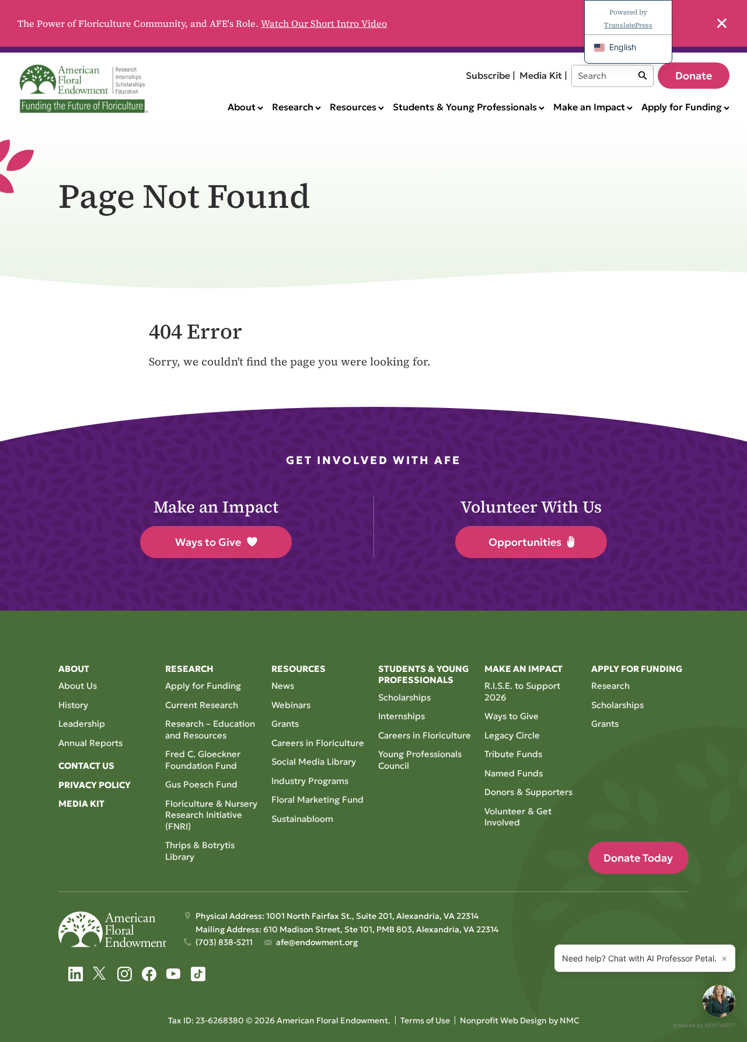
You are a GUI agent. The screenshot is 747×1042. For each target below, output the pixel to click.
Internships (401, 716)
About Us (77, 685)
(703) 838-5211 (224, 942)
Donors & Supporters (528, 791)
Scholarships (404, 697)
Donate (693, 75)
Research (610, 685)
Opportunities (524, 542)
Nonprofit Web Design (503, 1020)
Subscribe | (490, 75)
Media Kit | (543, 75)
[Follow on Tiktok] (198, 974)
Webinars (290, 704)
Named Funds (513, 773)
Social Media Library (313, 761)
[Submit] (642, 76)
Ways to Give (208, 542)
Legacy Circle (512, 735)
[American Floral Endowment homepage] (86, 89)
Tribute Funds (513, 753)
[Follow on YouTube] (173, 974)
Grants (285, 723)
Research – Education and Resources (210, 729)
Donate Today (638, 858)
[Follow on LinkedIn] (75, 974)
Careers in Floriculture (317, 742)
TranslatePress (628, 25)
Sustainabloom (302, 818)
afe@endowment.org (317, 942)
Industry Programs (309, 780)
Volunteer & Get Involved (517, 817)
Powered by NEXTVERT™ (704, 1025)
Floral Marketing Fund (317, 799)
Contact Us (86, 765)
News (282, 685)
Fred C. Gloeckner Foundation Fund (202, 759)
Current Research (201, 704)
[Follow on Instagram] (124, 974)
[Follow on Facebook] (149, 974)
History (73, 704)
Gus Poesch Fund (201, 784)
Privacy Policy (94, 784)
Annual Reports (90, 742)
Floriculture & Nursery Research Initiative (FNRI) (211, 815)
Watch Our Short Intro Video (324, 23)
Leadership (81, 723)
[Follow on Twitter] (100, 974)
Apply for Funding (203, 685)
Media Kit (81, 803)
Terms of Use (425, 1020)
